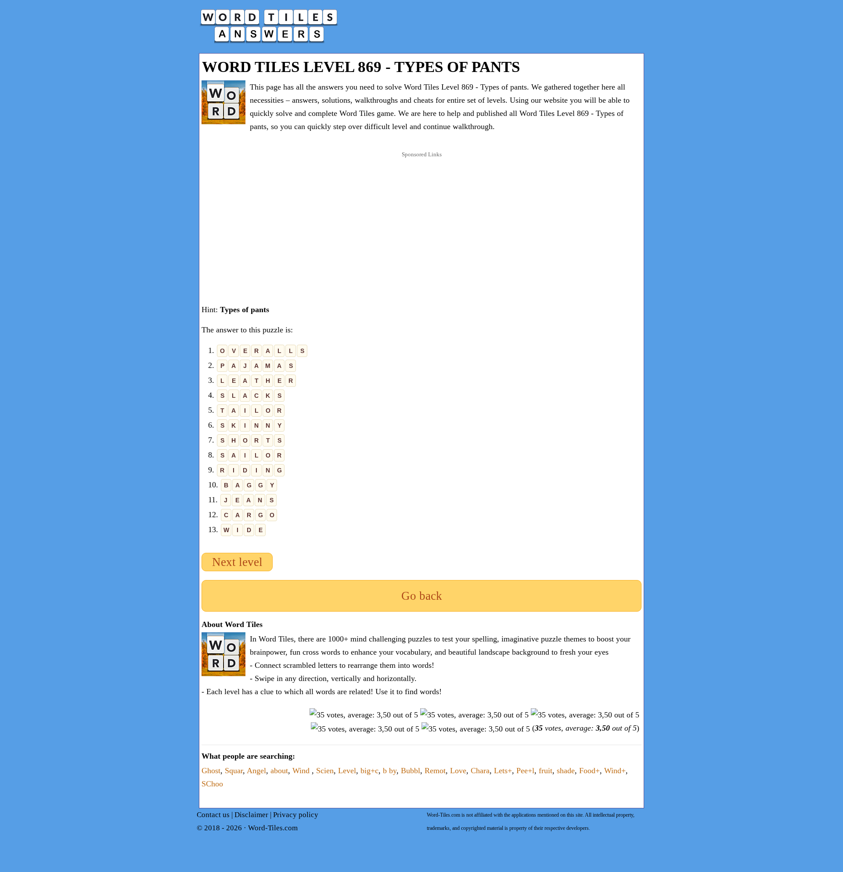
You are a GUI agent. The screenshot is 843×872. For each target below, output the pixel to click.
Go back (421, 595)
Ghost (211, 770)
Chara (480, 770)
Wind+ (615, 770)
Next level (237, 562)
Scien (325, 770)
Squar (234, 770)
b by (389, 770)
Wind (302, 770)
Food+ (589, 770)
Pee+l (525, 770)
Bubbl (410, 770)
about (279, 770)
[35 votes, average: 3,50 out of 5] (364, 714)
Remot (435, 770)
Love (458, 770)
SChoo (212, 783)
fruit (545, 770)
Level (347, 770)
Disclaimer (251, 815)
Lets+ (503, 770)
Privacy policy (295, 815)
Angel (256, 770)
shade (566, 770)
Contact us (213, 815)
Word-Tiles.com (273, 828)
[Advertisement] (421, 219)
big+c (369, 770)
